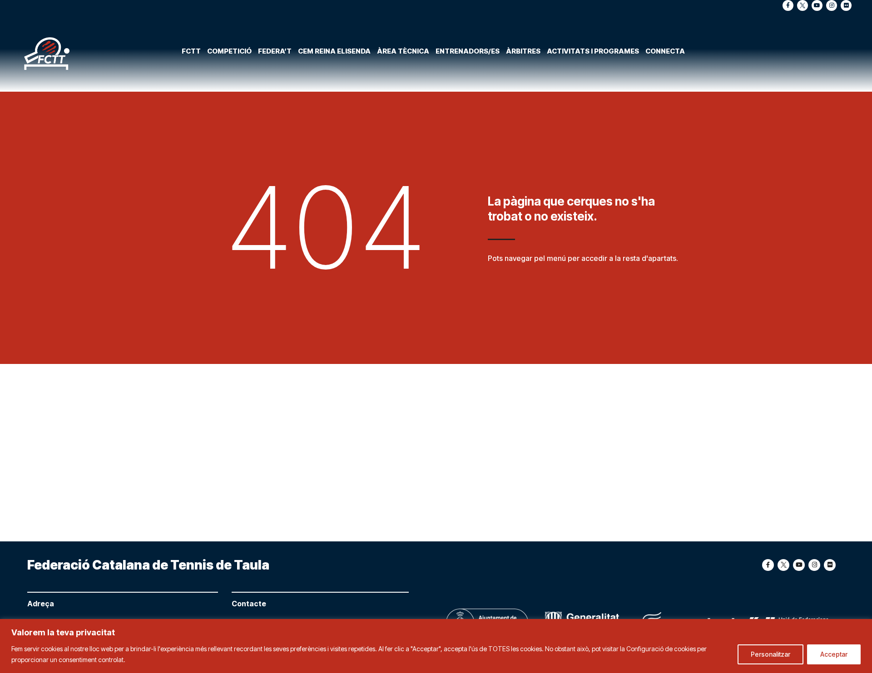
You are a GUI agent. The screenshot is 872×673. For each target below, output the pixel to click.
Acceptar (833, 654)
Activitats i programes (593, 51)
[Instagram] (831, 5)
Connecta (665, 51)
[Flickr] (846, 5)
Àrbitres (523, 51)
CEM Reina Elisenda (334, 51)
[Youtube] (817, 5)
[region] (436, 646)
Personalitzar (770, 654)
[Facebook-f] (788, 5)
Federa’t (275, 51)
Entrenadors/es (468, 51)
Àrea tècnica (403, 51)
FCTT (191, 51)
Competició (229, 51)
